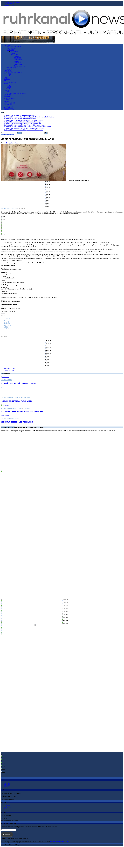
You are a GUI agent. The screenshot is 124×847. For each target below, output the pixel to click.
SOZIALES (7, 79)
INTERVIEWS (14, 51)
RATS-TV (6, 90)
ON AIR (9, 92)
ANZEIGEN (7, 785)
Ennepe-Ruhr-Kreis (12, 143)
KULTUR (6, 84)
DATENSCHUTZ (8, 806)
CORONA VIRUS (17, 408)
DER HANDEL (17, 58)
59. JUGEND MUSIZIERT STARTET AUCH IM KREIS (16, 401)
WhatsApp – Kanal (9, 5)
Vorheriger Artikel (9, 368)
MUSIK (9, 87)
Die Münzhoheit (18, 64)
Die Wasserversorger (19, 66)
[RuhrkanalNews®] (62, 22)
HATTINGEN (7, 45)
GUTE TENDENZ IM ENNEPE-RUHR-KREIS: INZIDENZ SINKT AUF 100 (22, 412)
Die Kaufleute (17, 63)
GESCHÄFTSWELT (12, 67)
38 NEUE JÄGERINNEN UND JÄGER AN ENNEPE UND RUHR (19, 383)
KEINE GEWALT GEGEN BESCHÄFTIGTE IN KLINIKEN (17, 422)
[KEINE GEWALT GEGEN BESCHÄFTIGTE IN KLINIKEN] (5, 416)
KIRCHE (6, 80)
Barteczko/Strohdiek (10, 209)
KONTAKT (6, 786)
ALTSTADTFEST (8, 108)
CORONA (13, 53)
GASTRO (9, 69)
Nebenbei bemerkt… (9, 4)
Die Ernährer (17, 61)
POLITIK (6, 77)
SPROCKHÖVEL (8, 71)
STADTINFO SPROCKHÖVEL (15, 72)
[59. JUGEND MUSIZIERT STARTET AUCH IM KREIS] (8, 395)
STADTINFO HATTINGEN (14, 47)
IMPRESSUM (7, 807)
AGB (5, 809)
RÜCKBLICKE (10, 50)
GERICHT (6, 100)
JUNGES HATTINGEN (9, 98)
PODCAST (7, 101)
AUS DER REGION (8, 74)
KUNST (9, 85)
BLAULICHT (7, 75)
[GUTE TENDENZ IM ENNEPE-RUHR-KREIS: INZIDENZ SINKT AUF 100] (5, 405)
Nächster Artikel (9, 370)
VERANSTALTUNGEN (9, 103)
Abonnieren (7, 834)
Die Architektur (18, 59)
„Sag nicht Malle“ (8, 104)
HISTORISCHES (11, 48)
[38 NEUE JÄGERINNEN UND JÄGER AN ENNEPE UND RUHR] (5, 377)
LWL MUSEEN (7, 95)
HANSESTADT (14, 55)
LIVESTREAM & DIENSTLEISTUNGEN (17, 93)
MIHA (8, 88)
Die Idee (16, 56)
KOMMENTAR (7, 96)
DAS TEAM (7, 783)
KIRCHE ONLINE (11, 82)
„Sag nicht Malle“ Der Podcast (12, 2)
